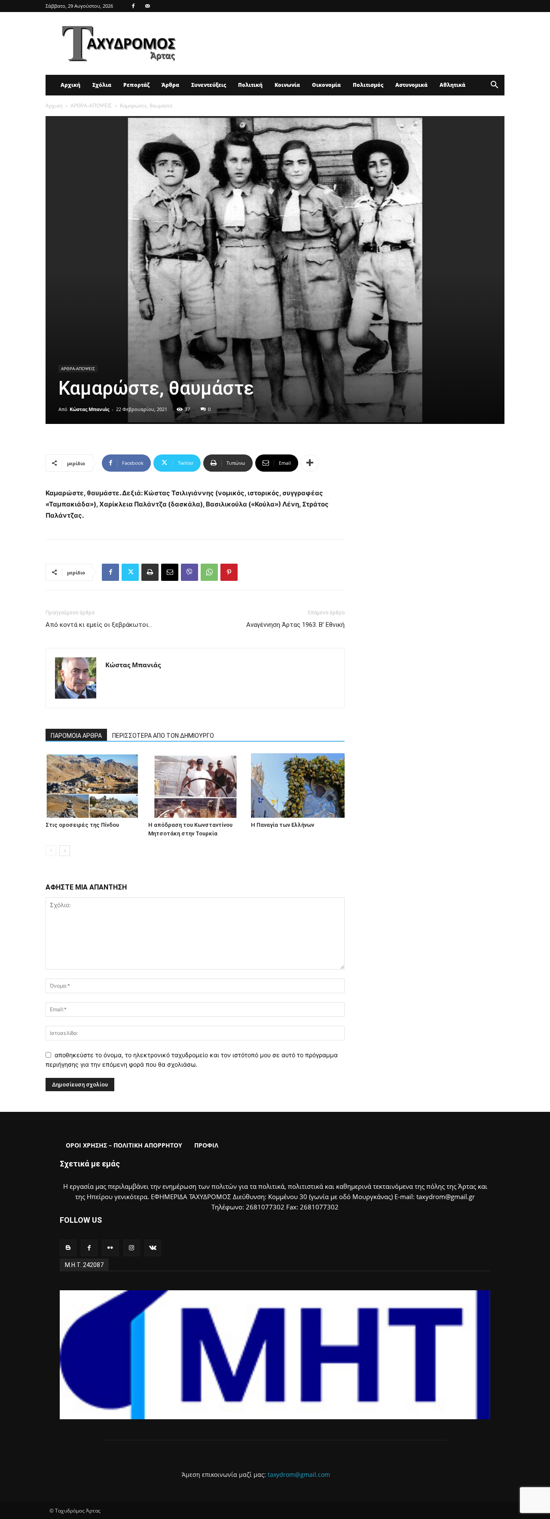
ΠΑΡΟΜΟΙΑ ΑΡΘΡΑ (76, 735)
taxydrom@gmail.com (299, 1474)
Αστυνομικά (411, 85)
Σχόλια (101, 85)
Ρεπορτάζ (136, 85)
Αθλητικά (452, 85)
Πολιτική (250, 85)
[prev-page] (51, 850)
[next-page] (64, 850)
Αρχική (70, 85)
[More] (310, 463)
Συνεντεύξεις (208, 85)
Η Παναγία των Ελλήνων (282, 825)
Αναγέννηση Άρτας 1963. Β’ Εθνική (295, 625)
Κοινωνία (287, 85)
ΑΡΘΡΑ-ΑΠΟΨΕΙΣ (91, 105)
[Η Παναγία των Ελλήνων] (298, 785)
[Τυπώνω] (150, 572)
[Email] (169, 572)
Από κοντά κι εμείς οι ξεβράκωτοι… (99, 625)
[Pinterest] (229, 572)
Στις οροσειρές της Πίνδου (82, 825)
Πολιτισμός (368, 85)
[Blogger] (68, 1248)
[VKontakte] (152, 1248)
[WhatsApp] (209, 572)
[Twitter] (130, 572)
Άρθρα (170, 85)
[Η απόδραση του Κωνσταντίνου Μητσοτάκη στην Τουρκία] (195, 785)
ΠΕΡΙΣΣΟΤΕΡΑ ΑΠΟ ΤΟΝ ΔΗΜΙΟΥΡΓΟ (163, 735)
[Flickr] (110, 1248)
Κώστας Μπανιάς (89, 409)
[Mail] (147, 6)
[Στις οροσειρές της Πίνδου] (92, 785)
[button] (494, 86)
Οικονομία (326, 85)
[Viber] (189, 572)
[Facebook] (133, 6)
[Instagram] (131, 1248)
